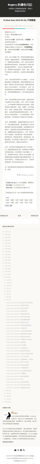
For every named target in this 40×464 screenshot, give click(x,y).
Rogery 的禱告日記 (20, 4)
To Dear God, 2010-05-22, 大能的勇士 (16, 328)
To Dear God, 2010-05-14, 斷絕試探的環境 (18, 351)
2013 (6, 268)
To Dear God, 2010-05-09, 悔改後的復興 (17, 365)
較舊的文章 (34, 216)
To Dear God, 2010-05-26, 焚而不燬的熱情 (18, 317)
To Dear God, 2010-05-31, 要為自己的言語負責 (19, 302)
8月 (7, 291)
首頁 (19, 216)
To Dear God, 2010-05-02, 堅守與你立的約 (18, 385)
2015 (6, 263)
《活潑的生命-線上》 (11, 183)
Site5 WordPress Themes (18, 458)
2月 (7, 396)
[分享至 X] (9, 205)
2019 (6, 251)
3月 (7, 393)
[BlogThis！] (7, 205)
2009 (6, 402)
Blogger (32, 456)
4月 (7, 390)
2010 (6, 277)
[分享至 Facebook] (11, 205)
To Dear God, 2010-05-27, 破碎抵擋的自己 (18, 314)
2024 (6, 237)
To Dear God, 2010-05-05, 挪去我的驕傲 (17, 376)
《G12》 (7, 198)
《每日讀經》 (9, 185)
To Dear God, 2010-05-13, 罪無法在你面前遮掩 (19, 354)
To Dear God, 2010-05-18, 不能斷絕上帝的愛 (19, 339)
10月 (7, 285)
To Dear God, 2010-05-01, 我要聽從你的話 (18, 388)
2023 (6, 240)
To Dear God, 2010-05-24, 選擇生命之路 (17, 322)
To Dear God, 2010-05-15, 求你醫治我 (16, 348)
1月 (7, 399)
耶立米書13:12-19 (16, 34)
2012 (6, 271)
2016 (6, 260)
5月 (7, 300)
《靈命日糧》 (9, 188)
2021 (6, 246)
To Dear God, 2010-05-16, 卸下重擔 (16, 345)
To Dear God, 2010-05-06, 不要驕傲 (19, 20)
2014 (6, 266)
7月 (7, 294)
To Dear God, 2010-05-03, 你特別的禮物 (17, 382)
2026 (6, 232)
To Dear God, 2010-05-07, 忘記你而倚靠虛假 (19, 371)
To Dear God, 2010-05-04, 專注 (14, 379)
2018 (6, 254)
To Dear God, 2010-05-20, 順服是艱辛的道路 (19, 334)
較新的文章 (4, 216)
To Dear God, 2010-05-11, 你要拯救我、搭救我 (19, 359)
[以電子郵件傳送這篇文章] (6, 205)
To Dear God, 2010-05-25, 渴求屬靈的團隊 (18, 319)
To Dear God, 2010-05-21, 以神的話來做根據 (19, 331)
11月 (7, 283)
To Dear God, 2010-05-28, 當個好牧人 (16, 311)
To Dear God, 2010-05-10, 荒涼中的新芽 (17, 362)
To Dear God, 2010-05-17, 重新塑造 (16, 342)
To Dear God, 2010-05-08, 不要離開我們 (17, 368)
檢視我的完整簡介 (8, 442)
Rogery (15, 413)
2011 (6, 274)
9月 (7, 288)
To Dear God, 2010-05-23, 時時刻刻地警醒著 (19, 325)
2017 (6, 257)
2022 (6, 243)
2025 (6, 234)
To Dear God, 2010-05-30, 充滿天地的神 (17, 305)
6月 (7, 297)
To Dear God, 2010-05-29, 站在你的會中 (17, 308)
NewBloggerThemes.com (20, 461)
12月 (7, 280)
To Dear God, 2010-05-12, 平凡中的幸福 (17, 356)
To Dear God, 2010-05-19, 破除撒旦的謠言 (18, 336)
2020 (6, 249)
